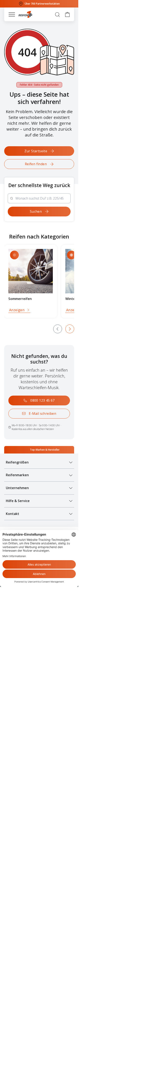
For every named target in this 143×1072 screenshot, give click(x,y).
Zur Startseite (35, 151)
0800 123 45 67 (42, 400)
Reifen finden (36, 164)
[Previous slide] (57, 329)
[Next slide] (69, 329)
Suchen (36, 211)
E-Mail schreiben (42, 413)
